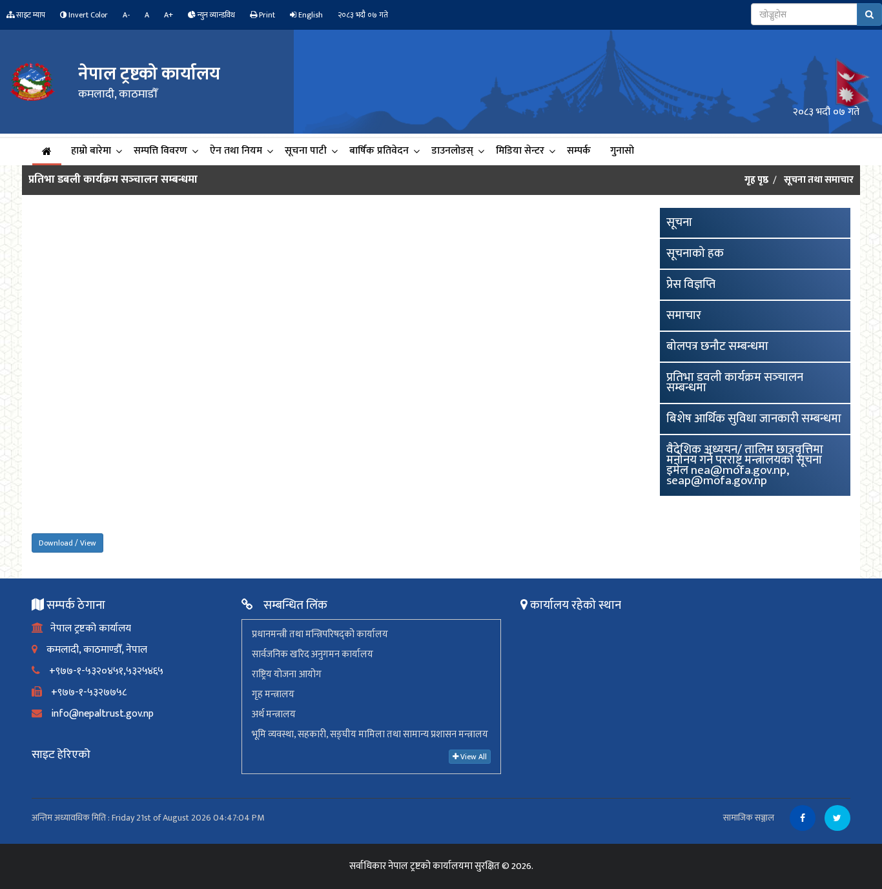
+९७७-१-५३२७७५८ (84, 692)
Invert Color (87, 15)
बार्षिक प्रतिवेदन (379, 150)
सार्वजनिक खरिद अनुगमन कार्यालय (312, 654)
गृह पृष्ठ (756, 180)
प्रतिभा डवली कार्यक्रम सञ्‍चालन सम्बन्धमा (734, 382)
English (309, 15)
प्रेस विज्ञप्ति (690, 284)
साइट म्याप (29, 15)
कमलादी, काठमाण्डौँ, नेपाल (92, 650)
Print (266, 15)
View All (472, 756)
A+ (168, 15)
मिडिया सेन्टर (520, 150)
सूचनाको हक (695, 253)
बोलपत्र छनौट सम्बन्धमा (717, 346)
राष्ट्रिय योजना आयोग (287, 674)
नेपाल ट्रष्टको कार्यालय (87, 628)
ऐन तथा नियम (236, 150)
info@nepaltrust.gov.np (98, 713)
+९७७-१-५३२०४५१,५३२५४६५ (101, 671)
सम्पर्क (579, 150)
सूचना (679, 222)
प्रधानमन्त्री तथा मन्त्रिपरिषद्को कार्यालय (320, 634)
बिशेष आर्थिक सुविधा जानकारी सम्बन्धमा (753, 419)
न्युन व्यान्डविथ (215, 15)
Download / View (67, 542)
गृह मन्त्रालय (273, 694)
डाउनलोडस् (452, 150)
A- (126, 15)
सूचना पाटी (306, 150)
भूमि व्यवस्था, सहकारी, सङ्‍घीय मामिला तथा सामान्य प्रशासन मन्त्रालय (370, 734)
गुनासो (622, 150)
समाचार (683, 315)
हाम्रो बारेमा (91, 150)
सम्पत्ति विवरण (160, 150)
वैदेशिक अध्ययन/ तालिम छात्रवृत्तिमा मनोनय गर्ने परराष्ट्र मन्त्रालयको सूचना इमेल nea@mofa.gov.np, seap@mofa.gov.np (744, 465)
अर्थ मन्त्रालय (274, 714)
